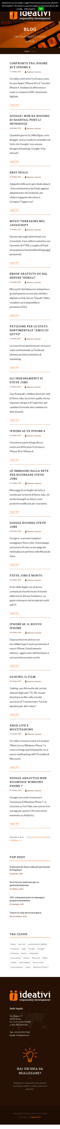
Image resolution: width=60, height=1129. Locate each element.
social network (17, 967)
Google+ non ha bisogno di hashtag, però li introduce (30, 119)
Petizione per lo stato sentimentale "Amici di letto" (29, 330)
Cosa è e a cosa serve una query (26, 912)
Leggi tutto (14, 105)
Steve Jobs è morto (26, 575)
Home (26, 51)
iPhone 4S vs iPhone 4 (27, 431)
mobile (13, 962)
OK (41, 9)
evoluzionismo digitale (37, 944)
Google (31, 949)
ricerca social (37, 962)
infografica (34, 953)
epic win (21, 944)
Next (16, 840)
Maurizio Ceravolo (34, 72)
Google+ (41, 949)
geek (24, 949)
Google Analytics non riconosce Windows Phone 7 (28, 782)
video (28, 967)
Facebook (15, 949)
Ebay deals (19, 172)
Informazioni (29, 9)
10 (12, 840)
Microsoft (36, 958)
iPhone (26, 958)
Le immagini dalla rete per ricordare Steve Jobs (29, 474)
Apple (13, 944)
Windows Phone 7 (40, 967)
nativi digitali (24, 962)
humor (24, 953)
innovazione (16, 958)
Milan (45, 958)
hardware (15, 953)
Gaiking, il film (23, 676)
